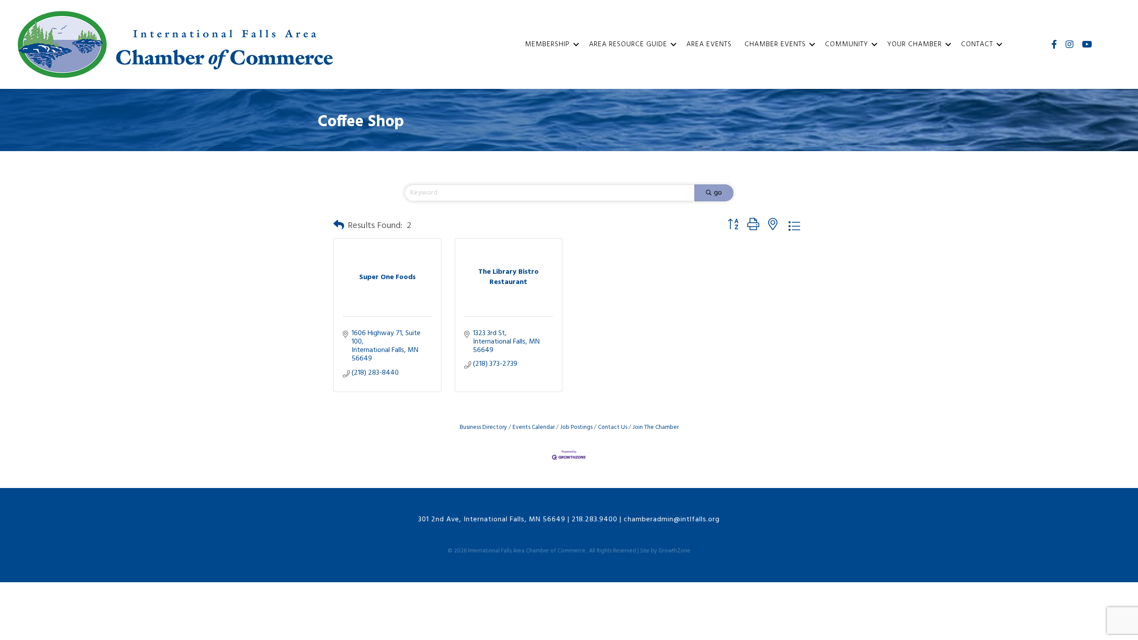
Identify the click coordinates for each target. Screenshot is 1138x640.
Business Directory (483, 427)
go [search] (718, 193)
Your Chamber (914, 44)
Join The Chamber (656, 427)
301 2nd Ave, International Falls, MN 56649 (491, 519)
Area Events (709, 44)
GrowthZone (674, 551)
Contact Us (612, 427)
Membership (547, 44)
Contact (977, 44)
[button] (338, 226)
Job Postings (576, 427)
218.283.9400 (594, 519)
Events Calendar (534, 427)
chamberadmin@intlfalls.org (672, 519)
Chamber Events (775, 44)
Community (846, 44)
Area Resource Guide (628, 44)
